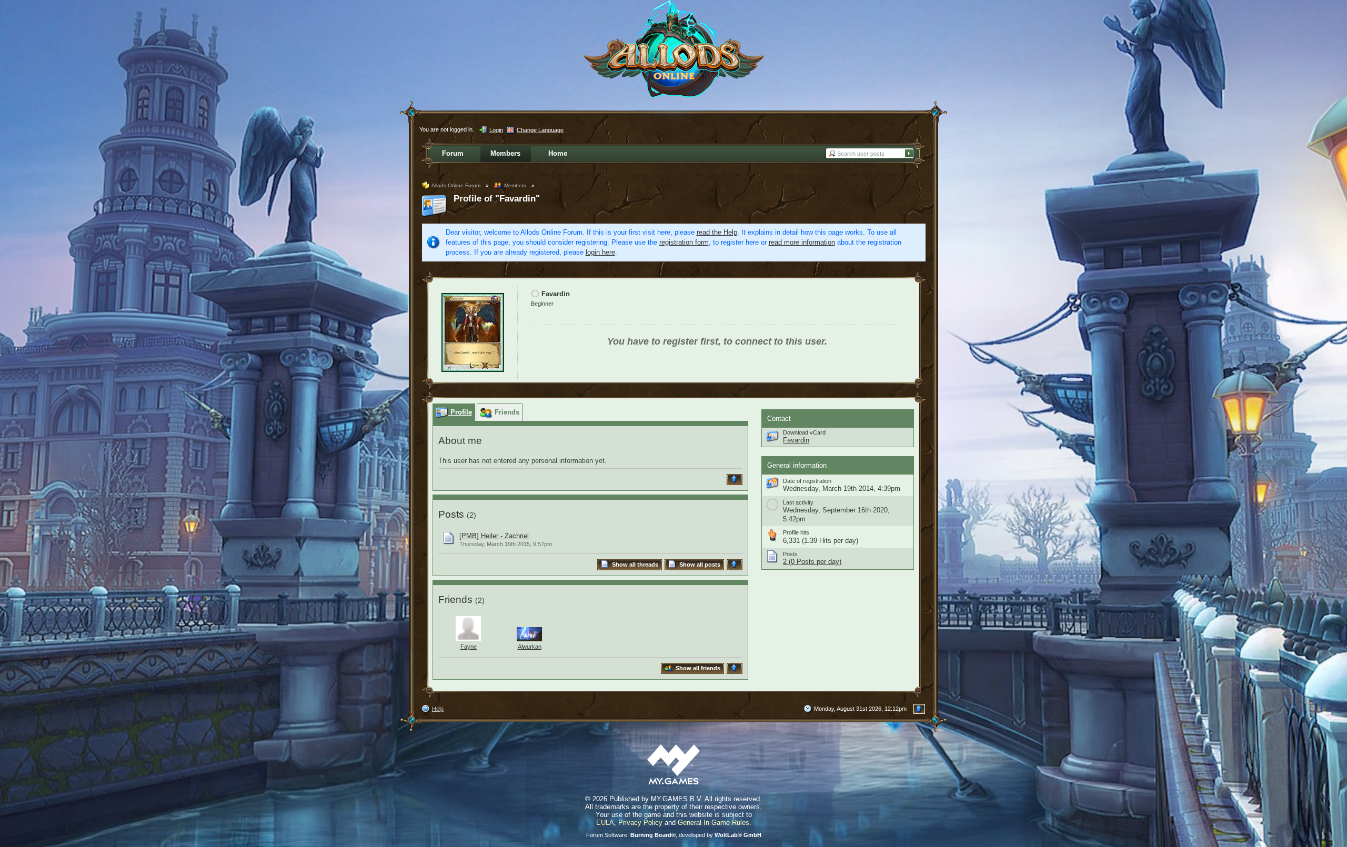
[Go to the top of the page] (735, 479)
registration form (684, 242)
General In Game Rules (713, 822)
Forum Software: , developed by (673, 835)
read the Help (717, 232)
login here (600, 252)
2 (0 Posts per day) (812, 562)
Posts (451, 514)
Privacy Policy (640, 822)
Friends (455, 599)
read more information (802, 242)
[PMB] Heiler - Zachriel (494, 536)
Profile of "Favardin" (497, 199)
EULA (605, 822)
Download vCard (804, 432)
